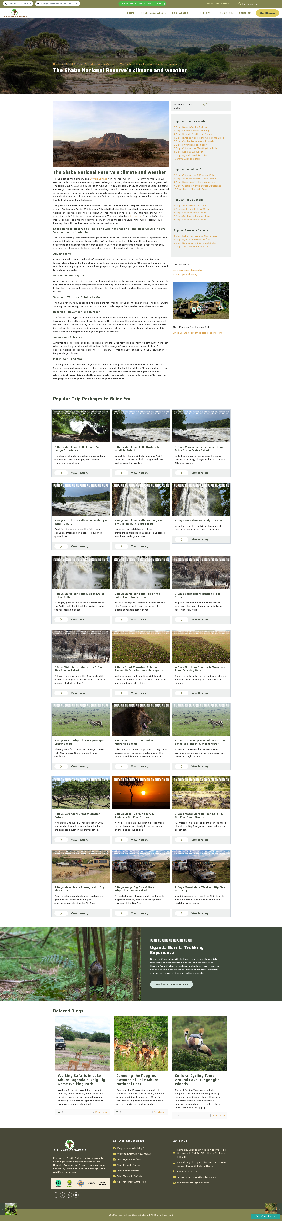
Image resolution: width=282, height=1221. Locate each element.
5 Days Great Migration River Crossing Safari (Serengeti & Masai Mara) (201, 742)
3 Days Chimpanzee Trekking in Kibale (195, 148)
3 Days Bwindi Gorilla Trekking (191, 127)
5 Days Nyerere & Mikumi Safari (192, 239)
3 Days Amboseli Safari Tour (190, 205)
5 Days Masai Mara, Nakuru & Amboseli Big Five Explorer (134, 815)
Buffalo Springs (98, 178)
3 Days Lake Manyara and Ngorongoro (196, 235)
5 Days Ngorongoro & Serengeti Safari (195, 242)
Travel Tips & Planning (185, 274)
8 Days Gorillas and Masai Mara (192, 216)
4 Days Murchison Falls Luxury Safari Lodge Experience (79, 448)
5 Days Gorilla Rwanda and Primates (195, 141)
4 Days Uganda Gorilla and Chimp (193, 134)
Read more (101, 1111)
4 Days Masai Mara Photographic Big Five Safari (79, 889)
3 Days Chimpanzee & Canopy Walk (194, 175)
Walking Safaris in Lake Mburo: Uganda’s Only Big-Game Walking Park (82, 1080)
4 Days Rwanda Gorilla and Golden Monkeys (199, 137)
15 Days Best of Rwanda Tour (190, 189)
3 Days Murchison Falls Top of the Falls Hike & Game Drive (137, 595)
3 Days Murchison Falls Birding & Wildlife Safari (137, 448)
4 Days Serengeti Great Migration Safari (77, 815)
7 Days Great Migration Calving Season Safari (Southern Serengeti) (139, 668)
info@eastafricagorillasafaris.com (202, 332)
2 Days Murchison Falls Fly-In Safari (199, 520)
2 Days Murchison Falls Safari (190, 144)
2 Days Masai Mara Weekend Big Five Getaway (200, 889)
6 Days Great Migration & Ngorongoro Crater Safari (79, 742)
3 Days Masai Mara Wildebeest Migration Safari (136, 742)
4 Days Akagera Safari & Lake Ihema (195, 178)
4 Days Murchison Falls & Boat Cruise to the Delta (79, 595)
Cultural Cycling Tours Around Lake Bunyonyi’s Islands (197, 1080)
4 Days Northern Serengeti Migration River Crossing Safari (200, 668)
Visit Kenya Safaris (128, 1170)
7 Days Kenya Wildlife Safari (190, 212)
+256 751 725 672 (187, 1171)
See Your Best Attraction (131, 1181)
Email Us (177, 332)
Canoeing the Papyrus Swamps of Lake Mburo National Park (137, 1080)
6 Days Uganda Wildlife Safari (191, 155)
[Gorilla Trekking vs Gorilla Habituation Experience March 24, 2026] (8, 1209)
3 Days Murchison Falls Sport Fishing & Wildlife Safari (80, 522)
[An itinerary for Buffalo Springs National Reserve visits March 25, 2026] (273, 1209)
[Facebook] (55, 1195)
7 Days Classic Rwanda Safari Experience (197, 185)
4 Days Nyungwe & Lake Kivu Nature (194, 182)
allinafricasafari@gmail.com (193, 1182)
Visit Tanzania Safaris (129, 1176)
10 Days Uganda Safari (187, 158)
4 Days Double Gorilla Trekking (191, 130)
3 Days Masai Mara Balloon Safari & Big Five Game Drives (199, 815)
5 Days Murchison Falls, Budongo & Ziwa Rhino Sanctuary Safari (138, 522)
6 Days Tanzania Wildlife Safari (192, 246)
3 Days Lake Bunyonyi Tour (189, 151)
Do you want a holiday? (130, 1148)
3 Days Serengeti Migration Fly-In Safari (198, 595)
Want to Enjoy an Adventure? (134, 1153)
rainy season (135, 216)
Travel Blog (72, 64)
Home (56, 64)
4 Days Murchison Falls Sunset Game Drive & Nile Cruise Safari (199, 448)
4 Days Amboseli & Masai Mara (191, 209)
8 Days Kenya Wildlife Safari (190, 219)
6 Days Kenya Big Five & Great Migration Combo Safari (135, 889)
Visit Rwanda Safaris (129, 1164)
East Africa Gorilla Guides (99, 64)
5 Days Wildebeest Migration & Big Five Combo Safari (78, 668)
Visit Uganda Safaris (129, 1159)
